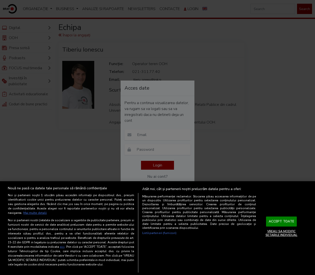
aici (62, 247)
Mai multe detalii (35, 213)
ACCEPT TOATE (281, 221)
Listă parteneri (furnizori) (159, 233)
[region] (157, 228)
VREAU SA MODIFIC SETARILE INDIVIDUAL (281, 233)
